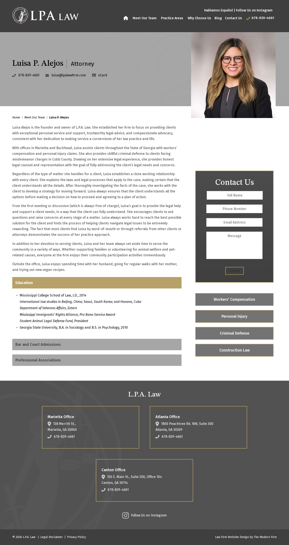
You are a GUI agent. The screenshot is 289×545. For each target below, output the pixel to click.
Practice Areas (172, 18)
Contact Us (233, 18)
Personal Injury (234, 316)
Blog (218, 18)
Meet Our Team (145, 18)
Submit (234, 271)
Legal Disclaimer (51, 537)
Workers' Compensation (234, 299)
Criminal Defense (234, 333)
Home (126, 18)
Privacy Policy (76, 537)
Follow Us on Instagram (254, 10)
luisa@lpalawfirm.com (69, 75)
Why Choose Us (199, 18)
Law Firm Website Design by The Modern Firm (246, 537)
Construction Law (234, 350)
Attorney (82, 63)
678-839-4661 (263, 18)
